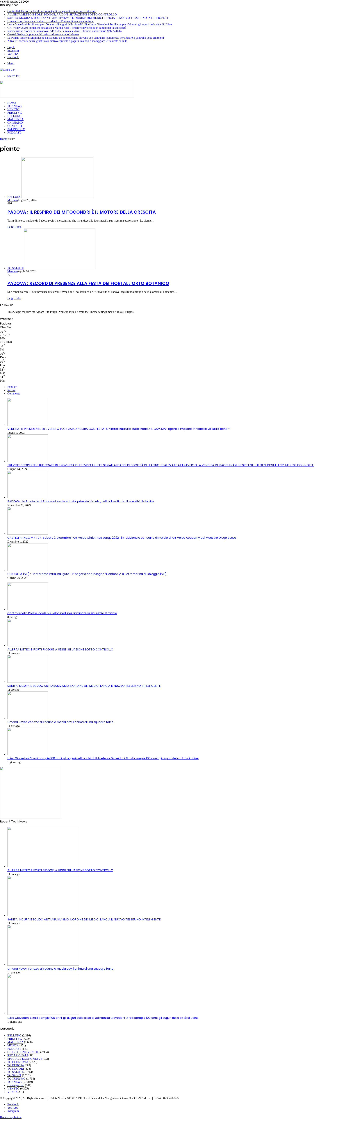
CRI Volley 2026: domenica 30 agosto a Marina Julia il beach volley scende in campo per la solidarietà (67, 27)
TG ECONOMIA (17, 1062)
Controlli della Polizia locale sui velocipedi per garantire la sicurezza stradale (51, 11)
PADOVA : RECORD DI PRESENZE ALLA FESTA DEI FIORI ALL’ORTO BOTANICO (88, 283)
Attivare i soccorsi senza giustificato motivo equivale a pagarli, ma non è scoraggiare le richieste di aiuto (67, 41)
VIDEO (12, 1091)
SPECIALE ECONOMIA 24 (24, 1058)
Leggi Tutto (14, 226)
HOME (11, 102)
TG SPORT (14, 1075)
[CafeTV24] (7, 69)
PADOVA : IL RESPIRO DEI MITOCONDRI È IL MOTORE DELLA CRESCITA (81, 212)
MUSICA (13, 1045)
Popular (11, 386)
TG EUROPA (15, 1065)
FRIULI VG (14, 112)
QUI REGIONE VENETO (23, 1052)
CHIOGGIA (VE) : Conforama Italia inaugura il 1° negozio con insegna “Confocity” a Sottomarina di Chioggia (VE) (86, 574)
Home (3, 138)
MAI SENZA (15, 119)
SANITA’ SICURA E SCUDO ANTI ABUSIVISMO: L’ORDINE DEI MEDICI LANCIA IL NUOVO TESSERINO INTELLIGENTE (88, 17)
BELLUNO (14, 115)
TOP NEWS (14, 106)
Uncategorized (15, 1085)
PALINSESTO (16, 129)
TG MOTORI (15, 1068)
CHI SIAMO (15, 122)
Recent (11, 390)
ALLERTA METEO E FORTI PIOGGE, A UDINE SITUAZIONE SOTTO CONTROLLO (62, 14)
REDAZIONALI (17, 1055)
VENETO (13, 109)
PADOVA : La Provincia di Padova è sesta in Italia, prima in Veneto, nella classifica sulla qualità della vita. (80, 501)
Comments (13, 393)
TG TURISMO (16, 1078)
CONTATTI (14, 125)
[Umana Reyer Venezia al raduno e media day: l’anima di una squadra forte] (27, 718)
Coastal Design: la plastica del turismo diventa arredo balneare (43, 34)
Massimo (12, 200)
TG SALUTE (15, 1071)
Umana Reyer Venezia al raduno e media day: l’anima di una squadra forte (50, 21)
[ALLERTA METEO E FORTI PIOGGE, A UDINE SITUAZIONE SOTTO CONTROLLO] (27, 645)
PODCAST (14, 132)
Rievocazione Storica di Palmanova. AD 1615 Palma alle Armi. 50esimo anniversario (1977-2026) (64, 31)
